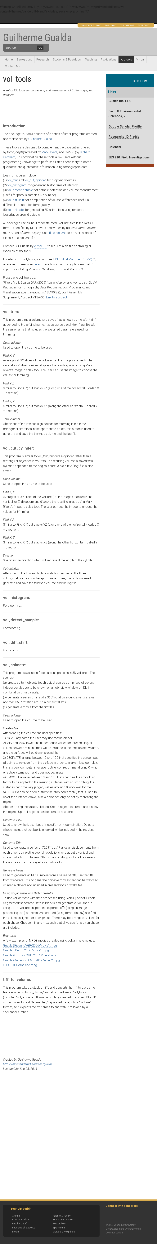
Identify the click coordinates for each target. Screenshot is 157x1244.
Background (24, 59)
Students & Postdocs (67, 59)
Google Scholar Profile (125, 126)
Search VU (144, 25)
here (37, 264)
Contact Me (12, 66)
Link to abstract (56, 297)
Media (15, 1231)
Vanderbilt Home (91, 25)
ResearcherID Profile (124, 136)
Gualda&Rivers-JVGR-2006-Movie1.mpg (30, 945)
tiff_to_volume (56, 233)
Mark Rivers (49, 152)
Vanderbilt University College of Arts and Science (45, 19)
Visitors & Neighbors (64, 1231)
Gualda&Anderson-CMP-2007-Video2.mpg (31, 960)
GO (40, 47)
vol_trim (12, 180)
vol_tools (126, 59)
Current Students (21, 1219)
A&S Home (110, 25)
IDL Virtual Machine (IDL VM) (73, 259)
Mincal (140, 59)
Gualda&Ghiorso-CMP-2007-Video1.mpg (30, 955)
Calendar (115, 147)
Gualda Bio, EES (120, 101)
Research (42, 59)
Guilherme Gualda (37, 38)
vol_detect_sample (20, 190)
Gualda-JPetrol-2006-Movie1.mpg (26, 950)
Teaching (91, 59)
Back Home (141, 81)
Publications (108, 59)
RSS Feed (110, 1215)
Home (9, 59)
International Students (23, 1227)
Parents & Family (61, 1215)
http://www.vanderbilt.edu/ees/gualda (27, 1064)
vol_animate (15, 210)
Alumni (16, 1215)
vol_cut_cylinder (35, 180)
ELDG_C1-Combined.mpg (20, 965)
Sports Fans (59, 1227)
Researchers (59, 1223)
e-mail (38, 246)
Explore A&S (127, 25)
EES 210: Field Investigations (129, 157)
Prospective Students (64, 1219)
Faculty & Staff (19, 1223)
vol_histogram (16, 185)
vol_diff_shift (15, 200)
